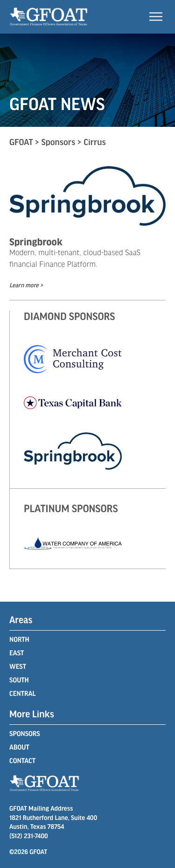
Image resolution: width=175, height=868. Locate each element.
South (19, 680)
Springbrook (36, 241)
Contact (22, 760)
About (19, 747)
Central (22, 693)
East (16, 653)
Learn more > (26, 285)
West (17, 666)
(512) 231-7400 (28, 835)
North (19, 639)
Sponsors (24, 733)
